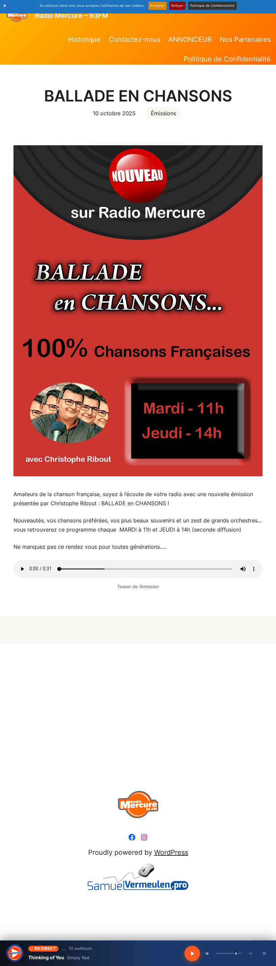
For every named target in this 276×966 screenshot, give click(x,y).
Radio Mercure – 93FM (71, 15)
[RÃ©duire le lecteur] (250, 953)
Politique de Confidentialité (212, 5)
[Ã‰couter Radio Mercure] (192, 953)
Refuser (177, 5)
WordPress (171, 852)
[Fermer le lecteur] (264, 953)
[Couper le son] (207, 953)
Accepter (157, 5)
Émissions (163, 113)
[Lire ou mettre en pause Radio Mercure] (15, 953)
